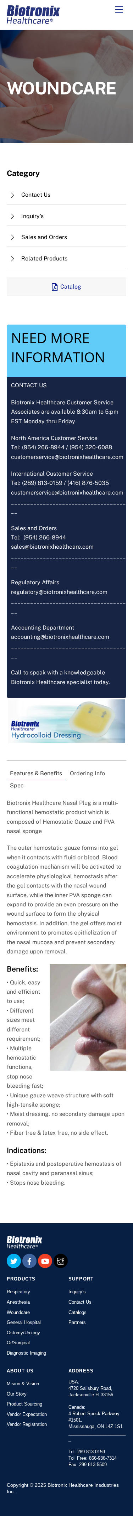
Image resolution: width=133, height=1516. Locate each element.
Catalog (70, 286)
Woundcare (18, 1312)
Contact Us (80, 1302)
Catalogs (77, 1312)
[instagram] (61, 1260)
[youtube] (45, 1260)
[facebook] (29, 1260)
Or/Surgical (18, 1342)
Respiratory (18, 1291)
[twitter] (14, 1260)
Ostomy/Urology (23, 1332)
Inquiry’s (77, 1291)
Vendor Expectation (27, 1414)
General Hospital (24, 1322)
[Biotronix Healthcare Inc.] (33, 21)
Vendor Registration (27, 1424)
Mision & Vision (23, 1383)
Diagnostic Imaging (26, 1353)
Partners (77, 1322)
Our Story (17, 1394)
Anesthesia (18, 1302)
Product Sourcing (24, 1404)
